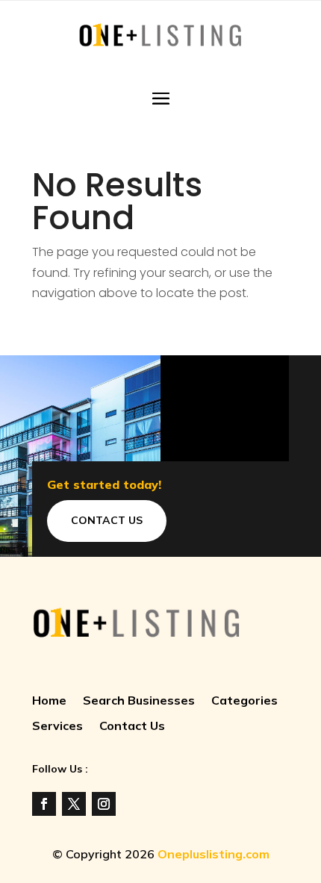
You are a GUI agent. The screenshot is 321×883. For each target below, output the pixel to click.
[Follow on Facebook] (44, 804)
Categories (244, 701)
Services (57, 726)
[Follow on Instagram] (104, 804)
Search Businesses (139, 701)
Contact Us (107, 520)
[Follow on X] (74, 804)
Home (49, 701)
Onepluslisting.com (213, 853)
